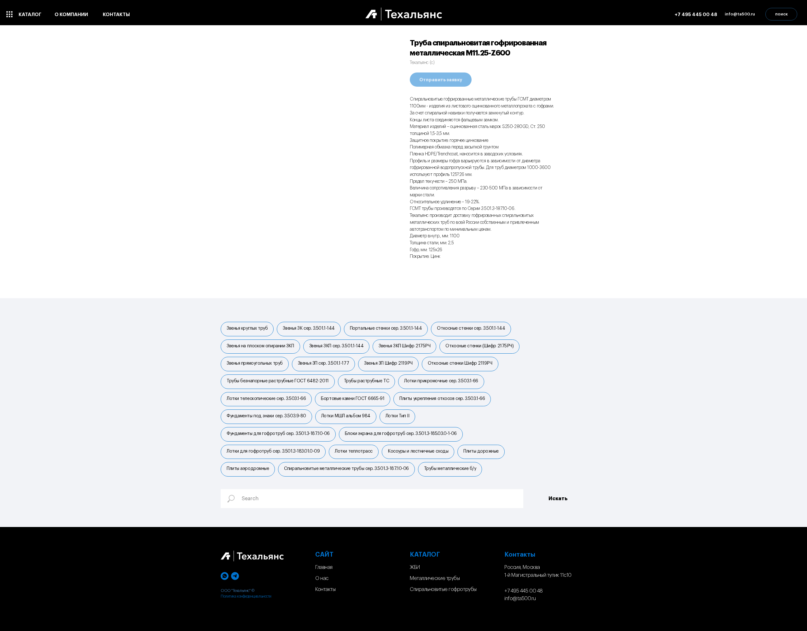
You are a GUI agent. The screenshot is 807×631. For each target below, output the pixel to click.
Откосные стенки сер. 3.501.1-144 (471, 328)
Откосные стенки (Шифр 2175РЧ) (479, 346)
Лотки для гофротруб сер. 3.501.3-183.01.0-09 (273, 451)
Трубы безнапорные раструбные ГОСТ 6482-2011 (278, 381)
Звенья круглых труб (247, 328)
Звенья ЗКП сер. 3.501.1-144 (336, 346)
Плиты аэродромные (248, 468)
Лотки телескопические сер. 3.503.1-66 (266, 399)
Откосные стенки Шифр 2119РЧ (460, 363)
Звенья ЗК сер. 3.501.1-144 (308, 328)
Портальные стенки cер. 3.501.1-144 (386, 328)
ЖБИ (415, 567)
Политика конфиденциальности (246, 596)
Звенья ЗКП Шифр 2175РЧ (404, 346)
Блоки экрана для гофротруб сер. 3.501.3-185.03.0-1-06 (401, 433)
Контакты (325, 589)
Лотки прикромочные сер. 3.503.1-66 (441, 381)
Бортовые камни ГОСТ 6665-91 (352, 399)
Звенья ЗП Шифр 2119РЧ (388, 363)
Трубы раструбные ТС (366, 381)
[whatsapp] (225, 576)
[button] (740, 14)
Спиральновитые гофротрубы (443, 589)
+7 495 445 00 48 (523, 590)
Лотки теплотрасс (354, 451)
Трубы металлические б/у (450, 468)
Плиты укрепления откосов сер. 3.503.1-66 (442, 399)
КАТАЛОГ (425, 555)
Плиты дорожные (481, 451)
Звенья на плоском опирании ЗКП (260, 346)
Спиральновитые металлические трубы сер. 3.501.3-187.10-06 (346, 468)
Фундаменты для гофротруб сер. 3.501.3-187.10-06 (278, 433)
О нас (321, 578)
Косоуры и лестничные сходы (418, 451)
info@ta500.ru (520, 598)
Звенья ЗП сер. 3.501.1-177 (323, 363)
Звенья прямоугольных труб (255, 363)
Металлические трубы (435, 578)
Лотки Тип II (397, 416)
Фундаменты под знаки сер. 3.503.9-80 (266, 416)
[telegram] (235, 576)
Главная (324, 567)
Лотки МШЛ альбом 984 (345, 416)
